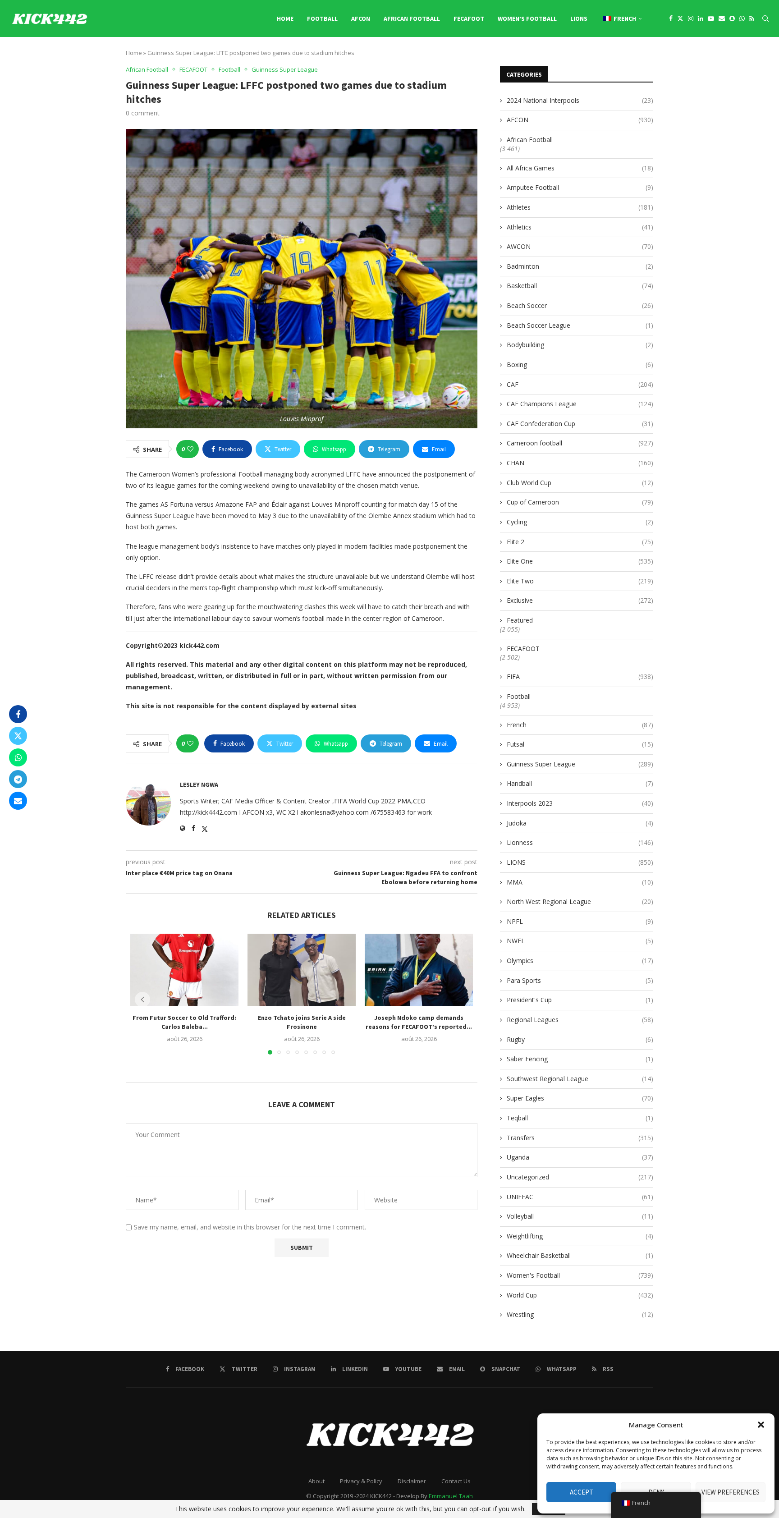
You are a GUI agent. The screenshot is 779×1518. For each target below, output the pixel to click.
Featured (520, 620)
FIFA (580, 676)
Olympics (580, 960)
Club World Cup (580, 482)
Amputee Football (580, 187)
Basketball (580, 285)
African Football (412, 18)
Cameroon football (580, 443)
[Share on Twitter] (18, 736)
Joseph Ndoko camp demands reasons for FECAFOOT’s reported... (419, 1022)
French (580, 724)
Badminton (580, 266)
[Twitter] (680, 18)
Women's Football (580, 1275)
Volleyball (580, 1216)
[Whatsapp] (742, 18)
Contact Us (456, 1481)
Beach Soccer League (580, 325)
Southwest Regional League (580, 1078)
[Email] (722, 18)
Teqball (580, 1118)
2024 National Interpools (580, 100)
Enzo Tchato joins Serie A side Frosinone (302, 1022)
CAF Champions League (580, 403)
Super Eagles (580, 1098)
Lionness (580, 842)
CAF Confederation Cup (580, 423)
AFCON (360, 18)
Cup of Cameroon (580, 502)
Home (285, 18)
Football (322, 18)
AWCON (580, 246)
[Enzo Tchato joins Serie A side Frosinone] (301, 970)
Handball (580, 783)
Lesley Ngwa (199, 784)
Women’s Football (527, 18)
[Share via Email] (18, 801)
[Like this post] (190, 449)
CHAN (580, 463)
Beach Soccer (580, 305)
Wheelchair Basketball (580, 1255)
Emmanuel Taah (451, 1496)
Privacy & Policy (361, 1481)
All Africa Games (580, 168)
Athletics (580, 227)
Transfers (580, 1137)
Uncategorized (580, 1177)
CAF (580, 384)
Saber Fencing (580, 1059)
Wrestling (580, 1314)
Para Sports (580, 980)
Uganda (580, 1157)
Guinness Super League (580, 764)
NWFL (580, 940)
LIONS (578, 18)
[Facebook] (671, 18)
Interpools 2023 (580, 803)
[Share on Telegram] (18, 779)
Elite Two (580, 581)
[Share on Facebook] (18, 714)
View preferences (730, 1492)
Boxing (580, 364)
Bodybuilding (580, 344)
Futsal (580, 744)
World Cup (580, 1295)
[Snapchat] (732, 18)
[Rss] (751, 18)
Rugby (580, 1039)
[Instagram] (690, 18)
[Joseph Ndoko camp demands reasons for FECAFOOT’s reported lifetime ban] (419, 970)
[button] (760, 1424)
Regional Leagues (580, 1019)
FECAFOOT (469, 18)
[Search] (765, 18)
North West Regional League (580, 901)
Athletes (580, 207)
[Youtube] (711, 18)
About (316, 1481)
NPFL (580, 921)
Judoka (580, 823)
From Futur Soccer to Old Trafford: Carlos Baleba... (184, 1022)
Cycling (580, 522)
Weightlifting (580, 1236)
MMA (580, 882)
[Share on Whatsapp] (18, 757)
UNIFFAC (580, 1196)
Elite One (580, 561)
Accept (581, 1492)
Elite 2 (580, 541)
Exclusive (580, 600)
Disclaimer (412, 1481)
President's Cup (580, 999)
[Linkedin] (700, 18)
